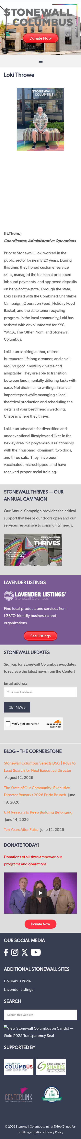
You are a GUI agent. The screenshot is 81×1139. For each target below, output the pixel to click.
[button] (40, 61)
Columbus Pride (17, 981)
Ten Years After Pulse (21, 829)
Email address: (16, 683)
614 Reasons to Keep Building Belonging (38, 812)
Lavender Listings (18, 989)
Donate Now (40, 924)
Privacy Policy (54, 1132)
